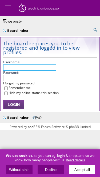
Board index (17, 117)
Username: (11, 62)
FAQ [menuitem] (38, 117)
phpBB (33, 126)
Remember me (20, 87)
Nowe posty (12, 21)
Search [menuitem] (95, 30)
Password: (11, 72)
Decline (51, 170)
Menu (8, 8)
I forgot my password (18, 83)
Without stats (19, 170)
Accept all (82, 170)
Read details (75, 160)
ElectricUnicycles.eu (39, 8)
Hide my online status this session (34, 92)
